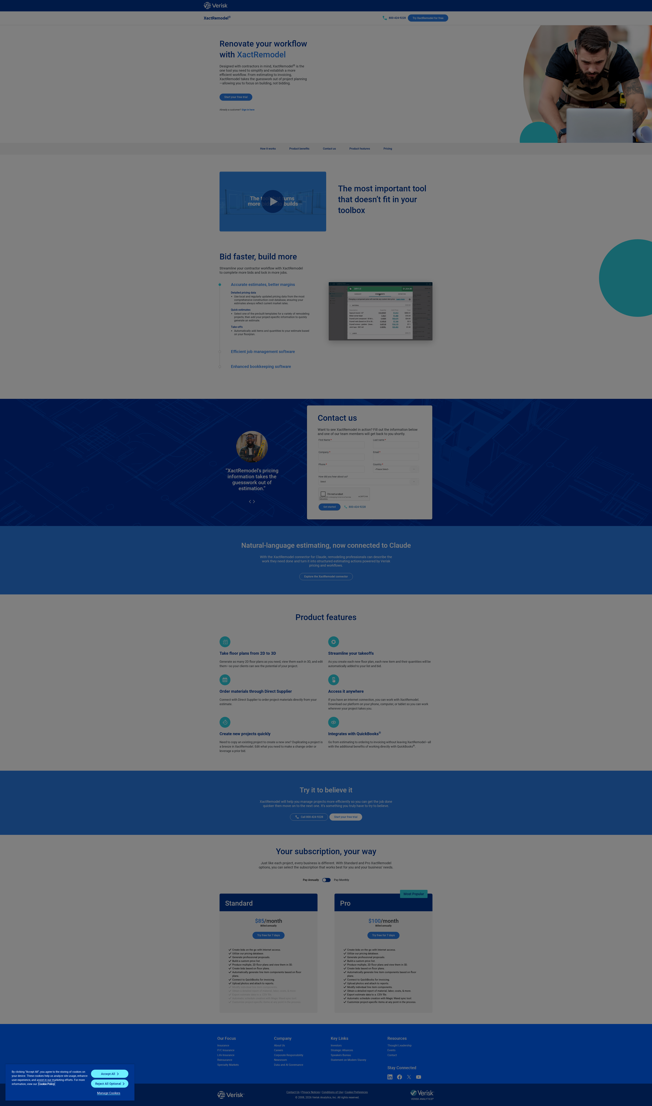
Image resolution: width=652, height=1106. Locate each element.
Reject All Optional (108, 1084)
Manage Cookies (108, 1093)
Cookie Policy (47, 1084)
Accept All (108, 1074)
